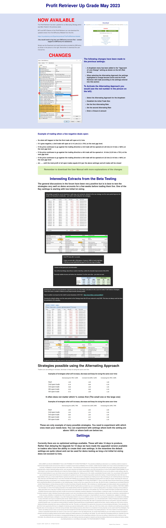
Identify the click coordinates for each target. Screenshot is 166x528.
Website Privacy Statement (114, 524)
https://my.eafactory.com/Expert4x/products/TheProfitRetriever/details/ (59, 36)
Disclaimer (125, 524)
